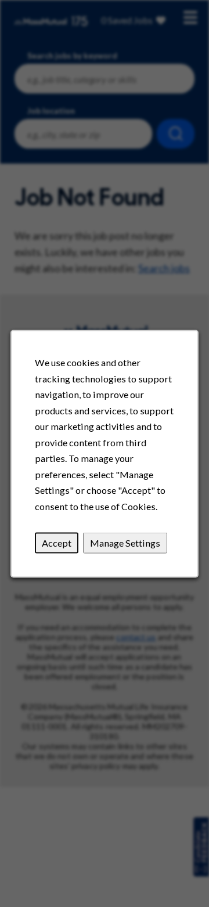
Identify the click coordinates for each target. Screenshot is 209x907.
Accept (56, 542)
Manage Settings (125, 542)
